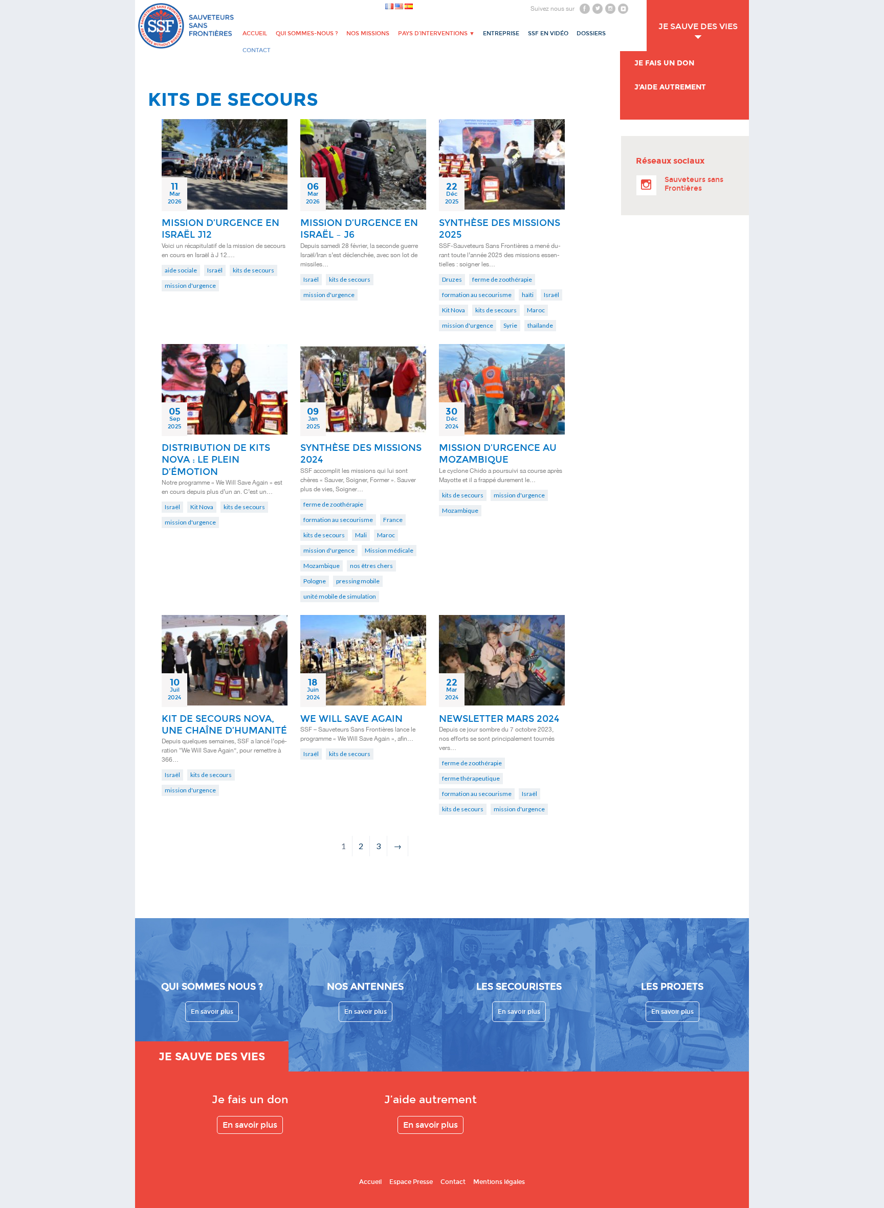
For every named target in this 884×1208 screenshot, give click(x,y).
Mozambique (321, 565)
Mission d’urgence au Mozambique (498, 453)
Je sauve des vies (698, 26)
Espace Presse (411, 1182)
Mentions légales (499, 1182)
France (393, 519)
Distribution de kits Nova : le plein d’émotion (216, 459)
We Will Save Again (351, 718)
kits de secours (253, 270)
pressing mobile (358, 581)
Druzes (452, 279)
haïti (528, 295)
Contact (453, 1182)
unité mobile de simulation (339, 596)
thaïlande (540, 325)
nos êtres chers (371, 565)
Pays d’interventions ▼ (436, 33)
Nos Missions (367, 33)
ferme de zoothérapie (502, 279)
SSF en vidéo (548, 33)
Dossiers (591, 33)
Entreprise (501, 33)
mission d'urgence (190, 285)
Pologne (314, 581)
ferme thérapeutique (471, 778)
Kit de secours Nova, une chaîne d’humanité (224, 724)
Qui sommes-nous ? (307, 33)
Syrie (510, 325)
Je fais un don (664, 63)
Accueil (254, 33)
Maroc (536, 310)
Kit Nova (453, 310)
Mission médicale (389, 550)
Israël (215, 270)
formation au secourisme (477, 295)
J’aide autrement (670, 87)
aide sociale (181, 270)
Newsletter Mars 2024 (499, 718)
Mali (361, 535)
